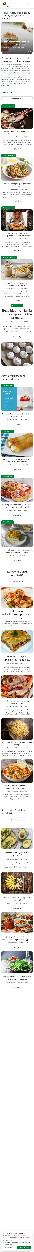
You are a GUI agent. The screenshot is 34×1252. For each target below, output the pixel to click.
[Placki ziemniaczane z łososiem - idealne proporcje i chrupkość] (17, 38)
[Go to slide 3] (30, 51)
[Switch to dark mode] (27, 4)
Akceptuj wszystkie (24, 1247)
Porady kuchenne (8, 106)
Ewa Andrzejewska (9, 47)
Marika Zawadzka (12, 239)
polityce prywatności (8, 1244)
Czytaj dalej (17, 337)
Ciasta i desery (17, 306)
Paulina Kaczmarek (11, 555)
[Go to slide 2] (28, 51)
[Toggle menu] (31, 4)
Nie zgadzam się (9, 1247)
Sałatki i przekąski (9, 155)
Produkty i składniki (9, 257)
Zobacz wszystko (17, 99)
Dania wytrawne (10, 38)
